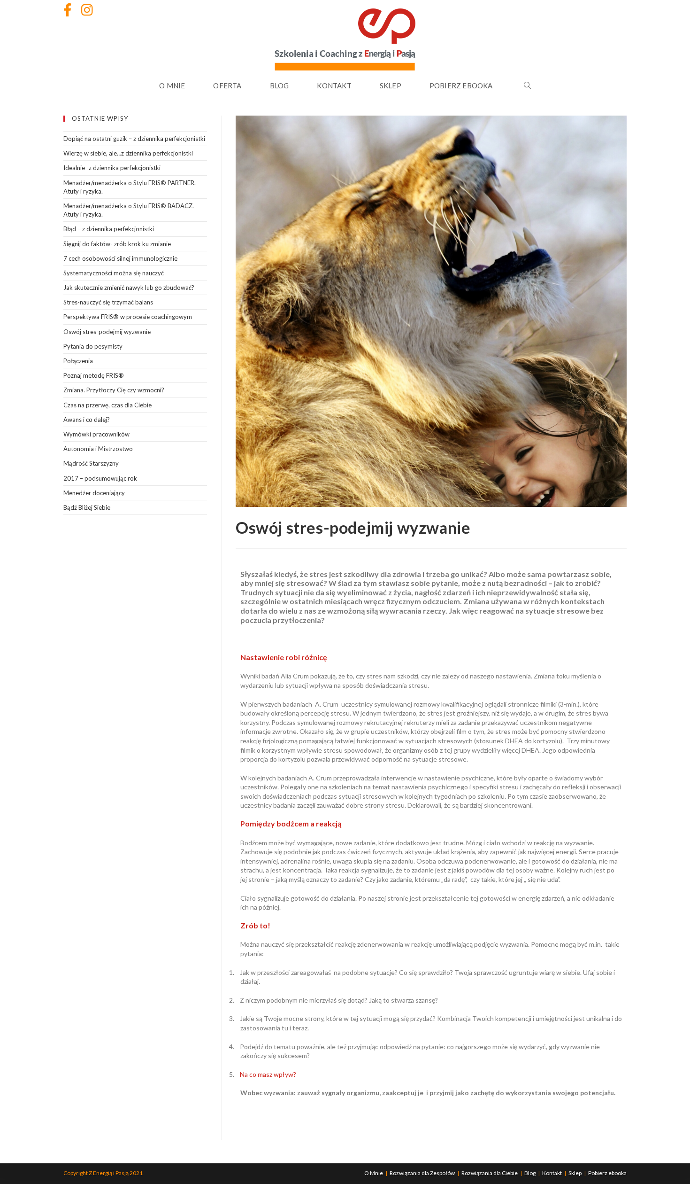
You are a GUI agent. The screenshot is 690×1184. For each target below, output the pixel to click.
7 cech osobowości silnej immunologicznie (120, 258)
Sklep (575, 1172)
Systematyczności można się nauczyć (113, 273)
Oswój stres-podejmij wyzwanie (107, 331)
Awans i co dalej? (86, 419)
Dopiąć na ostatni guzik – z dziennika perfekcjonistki (134, 138)
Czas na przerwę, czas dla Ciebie (107, 405)
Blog (530, 1172)
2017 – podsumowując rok (100, 478)
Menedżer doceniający (94, 493)
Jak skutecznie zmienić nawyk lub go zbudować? (128, 287)
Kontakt (552, 1172)
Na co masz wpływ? (268, 1074)
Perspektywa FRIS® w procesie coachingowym (127, 316)
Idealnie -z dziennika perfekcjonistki (112, 167)
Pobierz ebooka (607, 1172)
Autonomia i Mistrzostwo (98, 448)
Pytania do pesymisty (93, 346)
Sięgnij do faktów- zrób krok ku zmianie (117, 244)
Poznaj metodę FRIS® (93, 375)
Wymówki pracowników (96, 434)
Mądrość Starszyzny (91, 463)
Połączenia (78, 361)
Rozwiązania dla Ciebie (489, 1172)
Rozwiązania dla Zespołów (422, 1172)
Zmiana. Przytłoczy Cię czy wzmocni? (113, 390)
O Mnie (373, 1172)
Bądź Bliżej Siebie (86, 507)
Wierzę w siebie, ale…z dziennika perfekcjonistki (128, 153)
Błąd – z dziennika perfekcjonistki (108, 229)
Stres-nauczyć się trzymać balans (108, 302)
